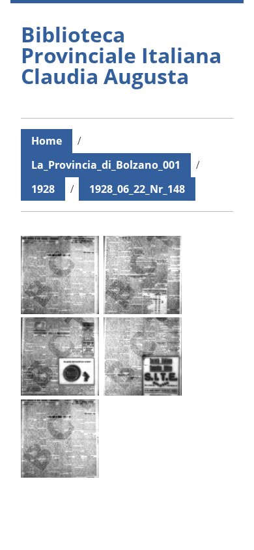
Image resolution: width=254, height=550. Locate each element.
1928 (43, 189)
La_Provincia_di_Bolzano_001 (105, 165)
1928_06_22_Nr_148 (137, 189)
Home (46, 141)
